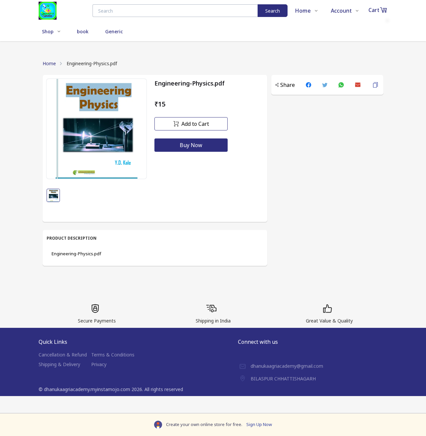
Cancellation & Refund (63, 354)
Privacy (98, 364)
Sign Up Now (259, 424)
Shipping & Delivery (59, 364)
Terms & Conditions (112, 354)
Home (49, 63)
